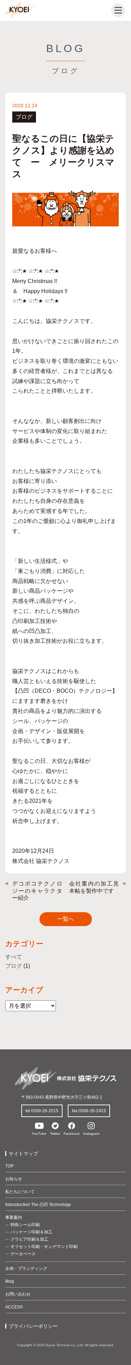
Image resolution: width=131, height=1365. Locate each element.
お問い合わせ (17, 1294)
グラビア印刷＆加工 (29, 1239)
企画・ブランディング (26, 1268)
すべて (13, 957)
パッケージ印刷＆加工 (31, 1232)
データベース (23, 1254)
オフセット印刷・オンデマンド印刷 (44, 1247)
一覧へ (65, 919)
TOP (9, 1166)
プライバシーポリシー (33, 1326)
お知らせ (13, 1179)
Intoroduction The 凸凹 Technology (38, 1204)
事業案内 (13, 1217)
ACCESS (14, 1307)
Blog (9, 1281)
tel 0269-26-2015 (42, 1110)
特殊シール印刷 (25, 1225)
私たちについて (20, 1192)
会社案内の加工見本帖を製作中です (94, 887)
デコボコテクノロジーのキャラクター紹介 (37, 891)
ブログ (13, 966)
